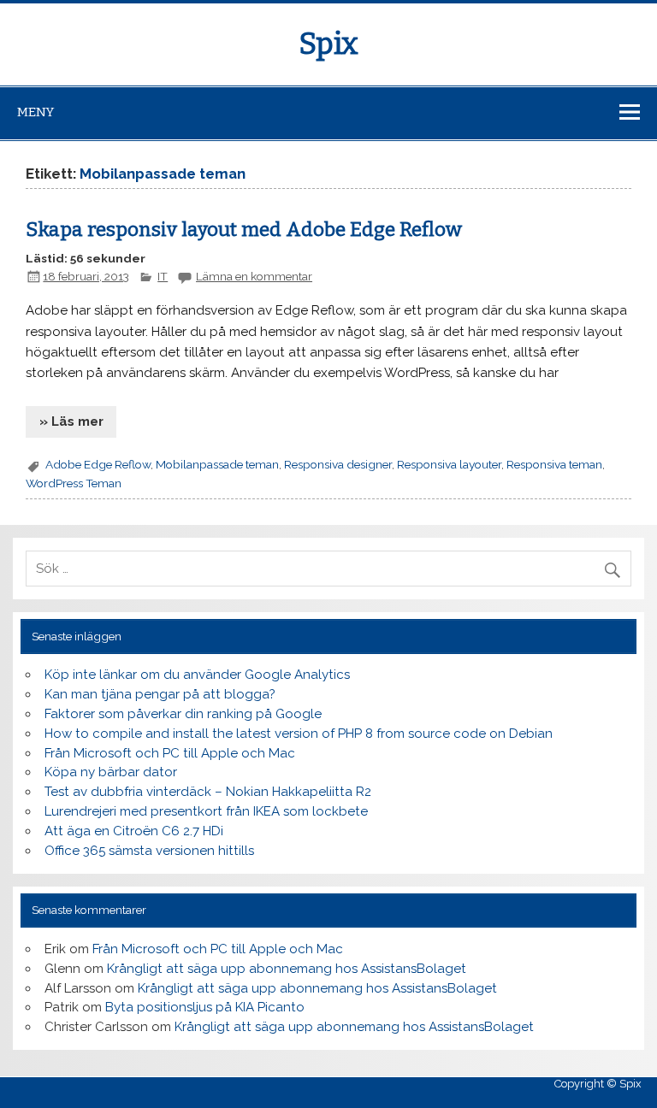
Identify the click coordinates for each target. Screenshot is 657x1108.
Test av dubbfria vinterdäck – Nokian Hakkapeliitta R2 (207, 791)
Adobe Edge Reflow (98, 464)
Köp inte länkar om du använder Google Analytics (197, 674)
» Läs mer (71, 421)
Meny (35, 112)
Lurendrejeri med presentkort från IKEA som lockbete (206, 811)
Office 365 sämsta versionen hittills (149, 850)
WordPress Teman (73, 483)
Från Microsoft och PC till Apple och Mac (169, 753)
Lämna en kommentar (254, 276)
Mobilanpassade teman (217, 464)
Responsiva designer (338, 464)
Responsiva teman (554, 464)
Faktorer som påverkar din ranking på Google (183, 714)
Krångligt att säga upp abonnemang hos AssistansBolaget (286, 968)
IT (162, 276)
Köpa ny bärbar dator (110, 772)
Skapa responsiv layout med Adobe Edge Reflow (244, 229)
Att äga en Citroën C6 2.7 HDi (133, 831)
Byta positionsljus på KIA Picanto (205, 1007)
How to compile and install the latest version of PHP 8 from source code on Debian (298, 733)
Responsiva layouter (449, 464)
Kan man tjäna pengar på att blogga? (159, 694)
